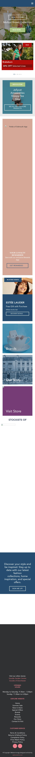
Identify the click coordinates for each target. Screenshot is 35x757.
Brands (17, 712)
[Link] (17, 97)
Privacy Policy (17, 742)
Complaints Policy (17, 737)
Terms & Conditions (17, 733)
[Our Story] (17, 370)
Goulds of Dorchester (17, 681)
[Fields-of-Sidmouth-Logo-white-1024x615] (17, 3)
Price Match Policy (17, 740)
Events (17, 715)
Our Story (17, 719)
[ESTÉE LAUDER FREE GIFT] (17, 23)
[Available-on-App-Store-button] (17, 668)
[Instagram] (20, 746)
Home (17, 703)
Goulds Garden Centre (17, 678)
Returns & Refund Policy (17, 735)
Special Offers (17, 710)
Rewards (17, 717)
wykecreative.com (17, 755)
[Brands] (17, 338)
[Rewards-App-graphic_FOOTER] (17, 647)
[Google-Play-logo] (17, 657)
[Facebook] (15, 746)
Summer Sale (18, 705)
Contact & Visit (17, 721)
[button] (3, 3)
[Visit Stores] (17, 401)
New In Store (17, 708)
